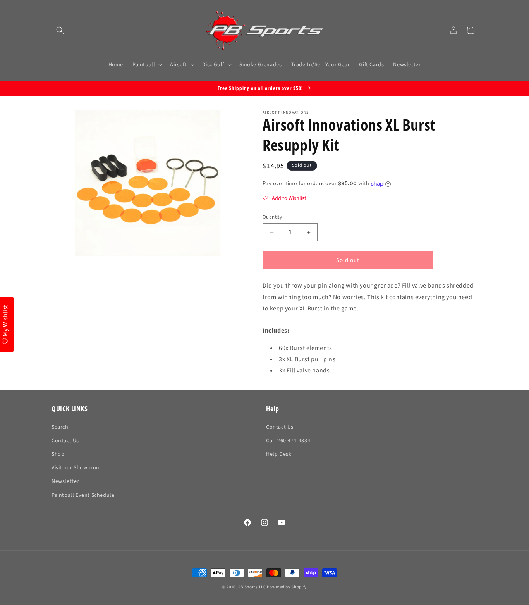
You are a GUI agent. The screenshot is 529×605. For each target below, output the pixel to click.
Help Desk (278, 454)
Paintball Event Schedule (83, 495)
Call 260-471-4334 (288, 441)
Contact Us (65, 441)
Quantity (272, 217)
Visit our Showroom (76, 468)
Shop (58, 454)
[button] (60, 30)
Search (60, 427)
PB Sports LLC (252, 587)
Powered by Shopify (287, 587)
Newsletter (65, 481)
